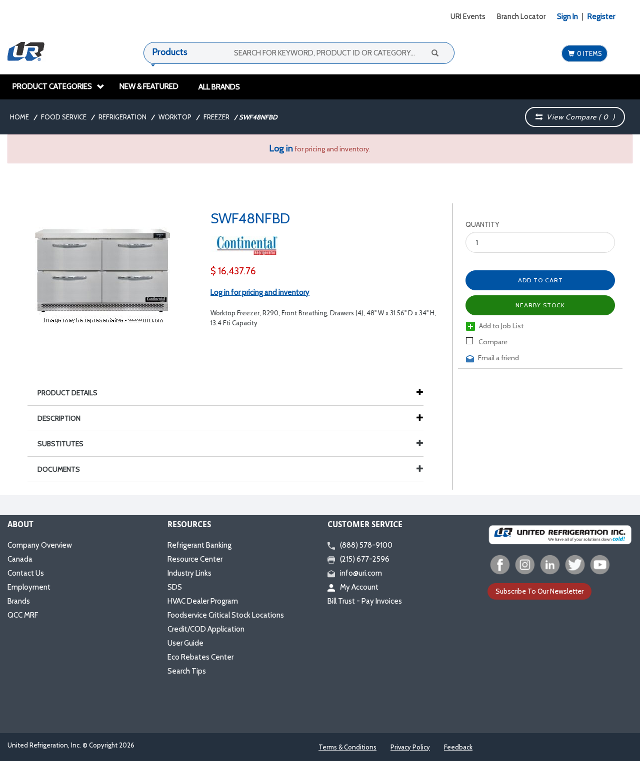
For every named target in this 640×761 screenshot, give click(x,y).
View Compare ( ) (578, 116)
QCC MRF (23, 615)
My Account (359, 587)
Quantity (482, 224)
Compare (492, 341)
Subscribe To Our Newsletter (540, 591)
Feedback (458, 747)
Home (19, 117)
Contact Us (26, 573)
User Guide (186, 643)
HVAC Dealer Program (203, 601)
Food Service (63, 117)
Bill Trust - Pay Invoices (365, 601)
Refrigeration (122, 117)
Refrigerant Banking (200, 545)
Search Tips (187, 671)
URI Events (468, 16)
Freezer (217, 117)
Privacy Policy (410, 747)
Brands (19, 601)
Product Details (68, 392)
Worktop (175, 117)
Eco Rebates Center (201, 657)
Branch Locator (521, 16)
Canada (20, 559)
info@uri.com (361, 573)
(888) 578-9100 (366, 545)
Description (59, 418)
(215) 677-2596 (365, 559)
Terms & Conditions (347, 747)
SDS (175, 587)
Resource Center (195, 559)
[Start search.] (434, 52)
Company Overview (40, 545)
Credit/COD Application (206, 629)
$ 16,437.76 (233, 271)
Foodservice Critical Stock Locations (226, 615)
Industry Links (190, 573)
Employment (29, 587)
